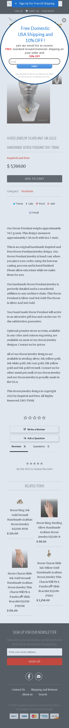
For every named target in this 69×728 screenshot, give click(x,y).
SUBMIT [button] (34, 65)
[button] (64, 20)
